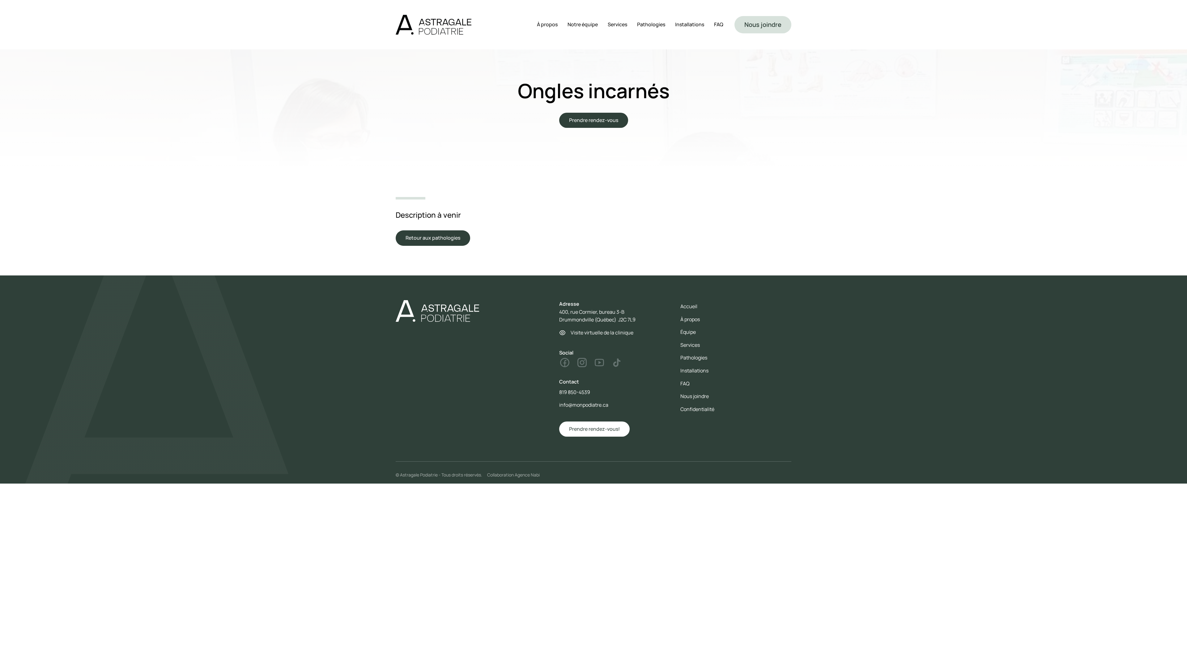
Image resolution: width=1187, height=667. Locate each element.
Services (617, 24)
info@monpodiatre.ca (583, 404)
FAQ (718, 24)
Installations (689, 24)
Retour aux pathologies (433, 237)
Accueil (688, 306)
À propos (547, 24)
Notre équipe (583, 24)
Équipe (688, 332)
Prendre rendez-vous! (594, 429)
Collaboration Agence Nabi (513, 475)
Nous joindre (762, 24)
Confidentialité (697, 409)
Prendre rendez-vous (593, 120)
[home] (433, 25)
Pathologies (651, 24)
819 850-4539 (574, 392)
